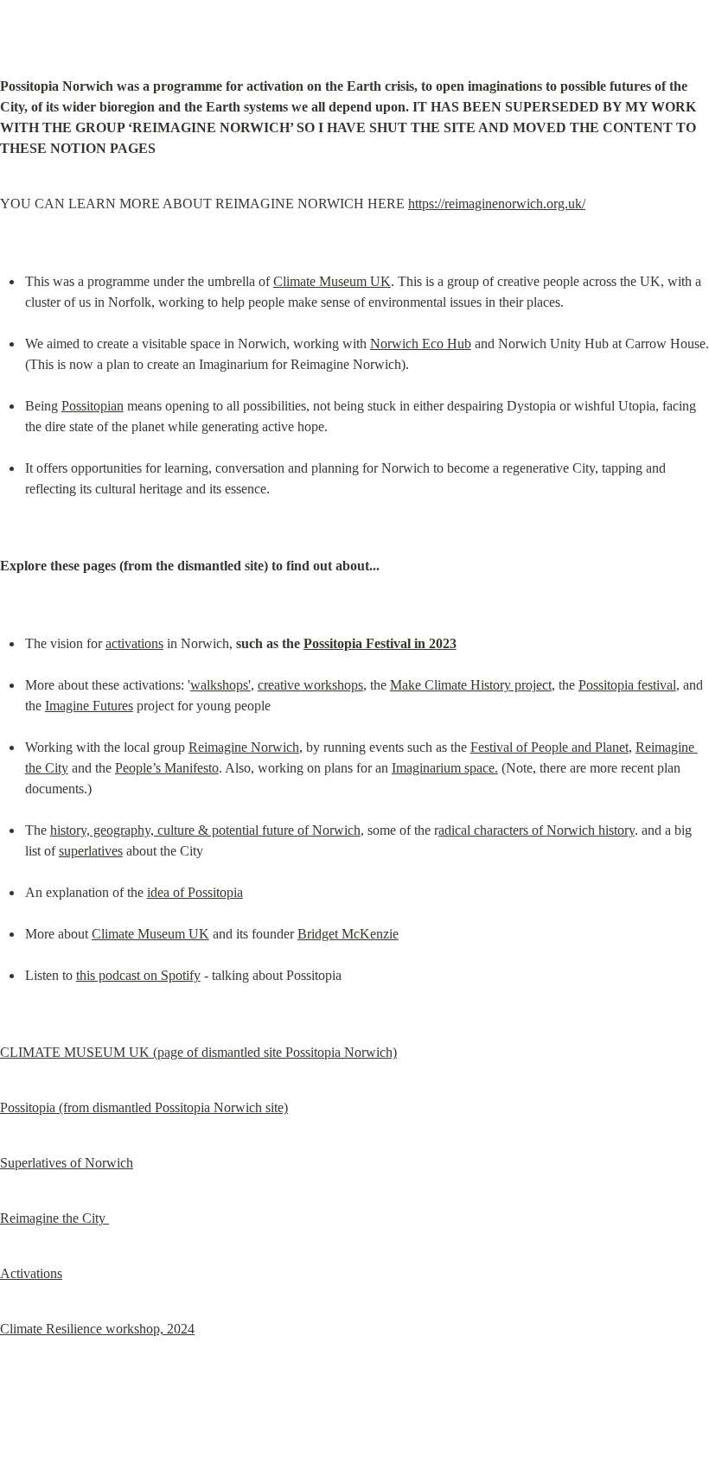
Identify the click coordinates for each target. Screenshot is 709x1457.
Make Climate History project (471, 685)
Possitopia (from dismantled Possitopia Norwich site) (144, 1107)
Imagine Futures (89, 705)
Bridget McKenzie (348, 933)
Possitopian (92, 405)
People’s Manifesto (167, 767)
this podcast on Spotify (138, 975)
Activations (31, 1273)
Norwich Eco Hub (420, 343)
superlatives (91, 850)
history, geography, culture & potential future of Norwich (205, 830)
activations (134, 643)
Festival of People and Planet (549, 747)
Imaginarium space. (445, 767)
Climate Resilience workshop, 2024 (97, 1328)
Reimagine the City (54, 1218)
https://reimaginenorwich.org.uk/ (496, 203)
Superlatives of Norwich (66, 1162)
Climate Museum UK (332, 281)
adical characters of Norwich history (536, 830)
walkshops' (220, 685)
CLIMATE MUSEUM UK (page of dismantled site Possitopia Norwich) (198, 1052)
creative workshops (310, 685)
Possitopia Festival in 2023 (380, 643)
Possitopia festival (627, 685)
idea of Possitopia (195, 892)
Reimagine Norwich (243, 747)
